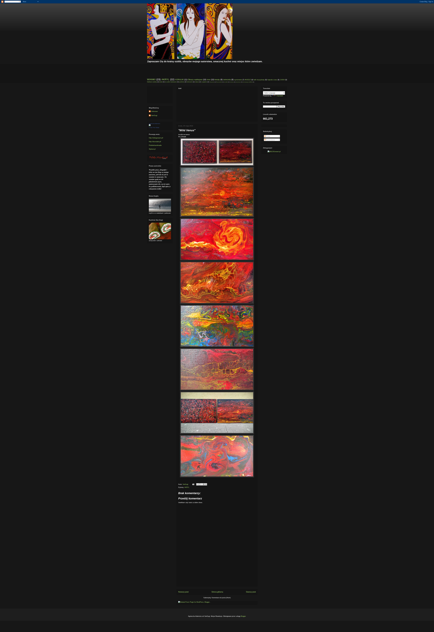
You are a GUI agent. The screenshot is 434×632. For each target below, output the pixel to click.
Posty (268, 136)
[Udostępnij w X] (201, 484)
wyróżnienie (238, 80)
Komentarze (270, 140)
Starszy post (251, 592)
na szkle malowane (171, 82)
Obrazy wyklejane (195, 80)
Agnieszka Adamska (154, 123)
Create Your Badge (154, 127)
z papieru (204, 82)
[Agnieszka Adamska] (150, 125)
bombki (226, 82)
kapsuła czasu (272, 80)
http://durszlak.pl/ (155, 141)
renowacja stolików (247, 82)
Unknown (154, 111)
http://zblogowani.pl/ (156, 138)
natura (197, 82)
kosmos (232, 82)
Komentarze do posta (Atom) (221, 598)
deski (161, 82)
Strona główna (217, 592)
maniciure (238, 82)
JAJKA (282, 80)
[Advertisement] (188, 69)
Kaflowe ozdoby (152, 82)
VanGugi (154, 115)
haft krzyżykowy (259, 80)
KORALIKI (179, 80)
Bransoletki (219, 82)
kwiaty (217, 80)
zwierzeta (227, 80)
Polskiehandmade (155, 145)
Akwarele (211, 82)
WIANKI (151, 79)
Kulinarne (190, 82)
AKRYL (165, 79)
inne (208, 80)
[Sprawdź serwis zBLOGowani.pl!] (274, 151)
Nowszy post (183, 592)
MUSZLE (248, 80)
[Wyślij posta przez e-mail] (193, 484)
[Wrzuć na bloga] (199, 484)
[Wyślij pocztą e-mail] (197, 484)
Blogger (243, 616)
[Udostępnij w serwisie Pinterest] (206, 484)
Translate (279, 96)
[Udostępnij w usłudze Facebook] (204, 484)
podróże (181, 82)
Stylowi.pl (152, 149)
